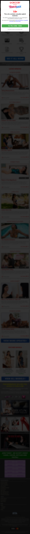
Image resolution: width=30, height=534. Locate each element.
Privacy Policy (18, 21)
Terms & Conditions (19, 20)
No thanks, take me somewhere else (15, 29)
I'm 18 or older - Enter (15, 26)
